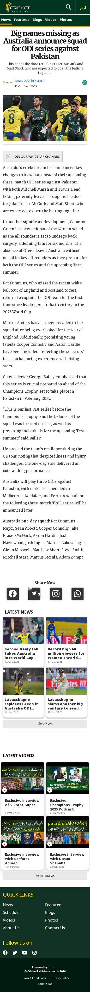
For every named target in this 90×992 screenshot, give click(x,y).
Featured (22, 19)
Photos (66, 19)
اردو (82, 7)
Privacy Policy (60, 978)
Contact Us (55, 927)
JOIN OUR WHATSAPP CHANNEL (36, 156)
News (6, 19)
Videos (51, 19)
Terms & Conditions (33, 978)
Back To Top (45, 984)
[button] (33, 156)
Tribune (53, 967)
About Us (11, 927)
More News (45, 724)
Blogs (37, 19)
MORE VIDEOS (45, 876)
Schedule (11, 912)
